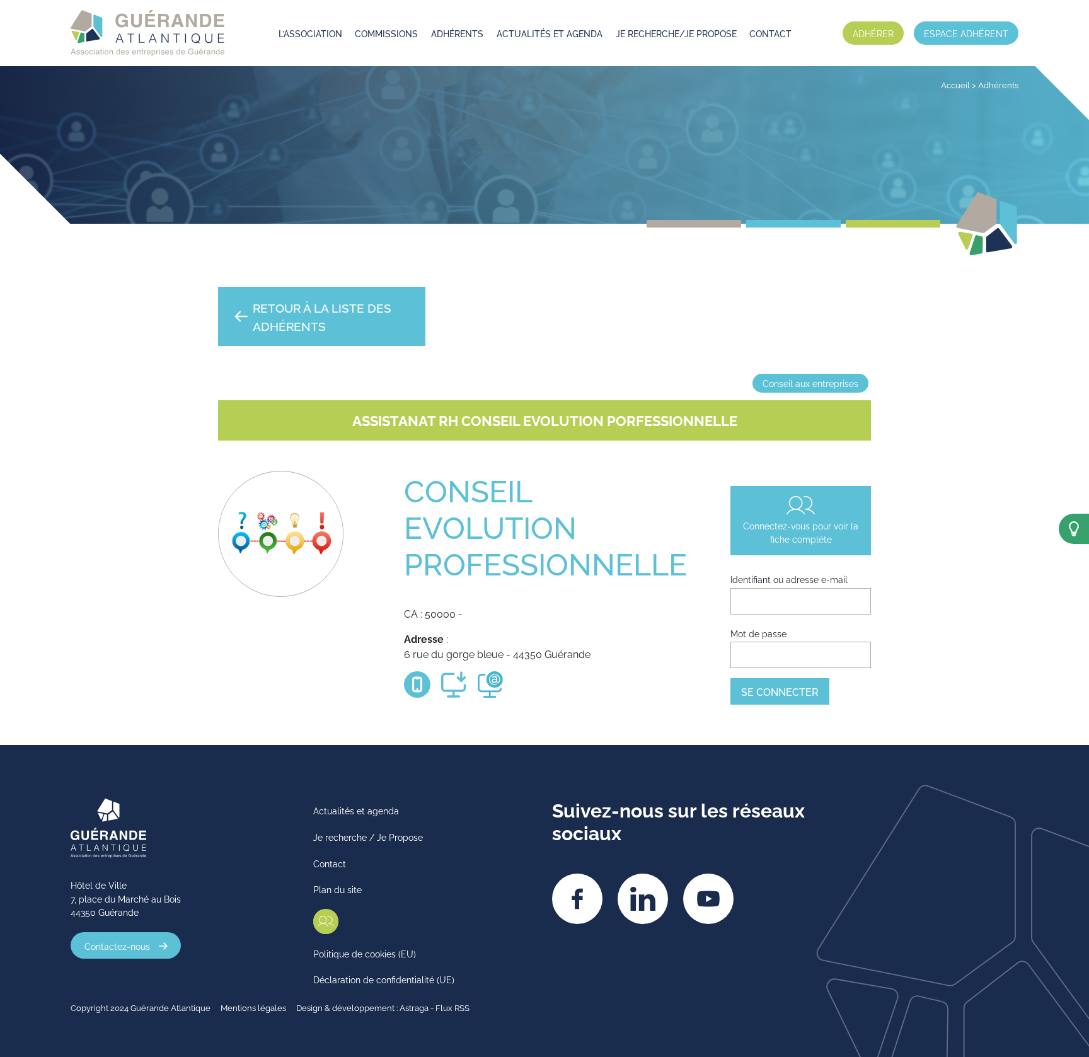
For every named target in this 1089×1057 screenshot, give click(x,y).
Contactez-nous (117, 946)
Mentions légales (253, 1007)
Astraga (414, 1007)
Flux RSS (452, 1007)
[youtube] (708, 899)
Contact (770, 33)
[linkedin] (643, 899)
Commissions (386, 33)
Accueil (955, 84)
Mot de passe (758, 633)
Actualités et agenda (549, 33)
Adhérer (873, 33)
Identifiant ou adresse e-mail (789, 579)
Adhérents (457, 33)
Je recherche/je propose (676, 33)
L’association (310, 33)
